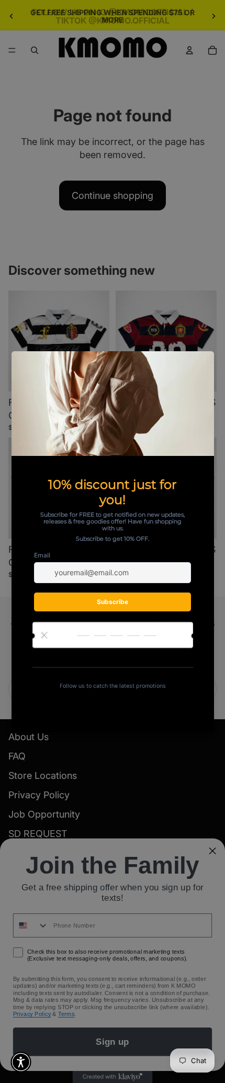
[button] (20, 1062)
